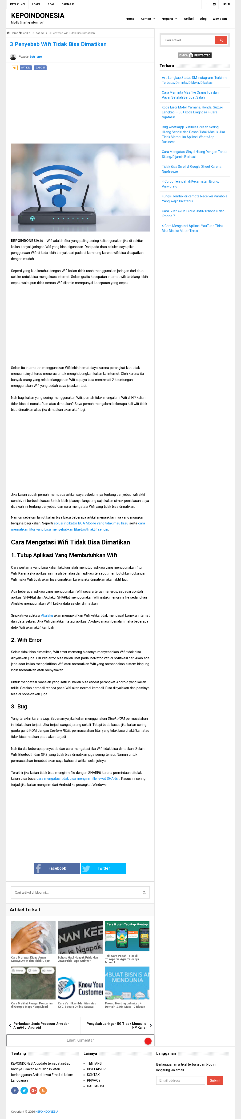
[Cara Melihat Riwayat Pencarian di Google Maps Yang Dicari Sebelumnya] (33, 983)
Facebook (57, 868)
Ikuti (226, 4)
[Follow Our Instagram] (214, 4)
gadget (40, 67)
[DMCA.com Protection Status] (194, 55)
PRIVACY (93, 1080)
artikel (25, 67)
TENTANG (94, 1063)
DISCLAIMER (96, 1069)
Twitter (103, 868)
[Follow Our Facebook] (205, 4)
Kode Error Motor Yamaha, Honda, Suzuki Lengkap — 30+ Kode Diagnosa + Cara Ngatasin (192, 112)
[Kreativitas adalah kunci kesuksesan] (229, 1111)
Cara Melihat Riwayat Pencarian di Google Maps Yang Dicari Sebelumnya (31, 1007)
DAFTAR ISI (95, 1086)
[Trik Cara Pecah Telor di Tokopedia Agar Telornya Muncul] (127, 936)
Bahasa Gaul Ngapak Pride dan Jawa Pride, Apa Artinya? (78, 959)
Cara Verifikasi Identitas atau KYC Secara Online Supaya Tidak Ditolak (77, 1007)
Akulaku (47, 615)
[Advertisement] (80, 106)
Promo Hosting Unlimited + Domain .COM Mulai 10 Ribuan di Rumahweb (125, 1007)
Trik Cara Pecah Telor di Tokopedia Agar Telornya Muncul (122, 959)
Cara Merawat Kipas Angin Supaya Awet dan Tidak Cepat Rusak (30, 961)
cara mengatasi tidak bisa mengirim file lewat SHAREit (78, 778)
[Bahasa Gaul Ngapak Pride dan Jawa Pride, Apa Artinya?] (80, 937)
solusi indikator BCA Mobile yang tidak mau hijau (91, 523)
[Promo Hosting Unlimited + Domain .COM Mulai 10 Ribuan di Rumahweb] (127, 983)
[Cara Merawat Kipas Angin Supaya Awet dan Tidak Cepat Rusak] (33, 937)
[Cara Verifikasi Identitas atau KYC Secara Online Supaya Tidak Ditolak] (80, 983)
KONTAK (93, 1075)
